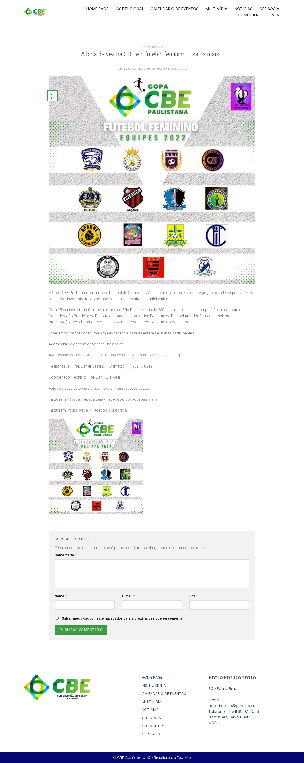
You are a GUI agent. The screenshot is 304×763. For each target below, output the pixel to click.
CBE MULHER (246, 15)
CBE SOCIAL (270, 8)
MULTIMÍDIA (216, 8)
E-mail (128, 596)
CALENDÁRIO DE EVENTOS (174, 8)
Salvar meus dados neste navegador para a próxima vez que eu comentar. (123, 619)
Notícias (158, 47)
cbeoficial (119, 410)
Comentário (66, 555)
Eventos (146, 47)
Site (192, 596)
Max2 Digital (178, 68)
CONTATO (275, 15)
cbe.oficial (80, 410)
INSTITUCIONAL (129, 8)
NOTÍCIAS (243, 8)
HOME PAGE (97, 8)
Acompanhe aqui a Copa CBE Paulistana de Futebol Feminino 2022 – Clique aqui (115, 355)
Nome (61, 596)
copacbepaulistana (87, 399)
